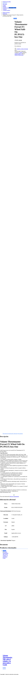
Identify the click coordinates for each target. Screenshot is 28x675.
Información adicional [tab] (13, 433)
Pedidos (4, 6)
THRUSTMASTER (19, 55)
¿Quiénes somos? (6, 10)
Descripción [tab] (5, 433)
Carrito (4, 5)
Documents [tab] (20, 433)
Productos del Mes (7, 1)
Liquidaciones (6, 7)
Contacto (5, 9)
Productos (5, 2)
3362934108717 (18, 53)
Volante (20, 52)
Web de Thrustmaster (14, 496)
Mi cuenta (5, 4)
